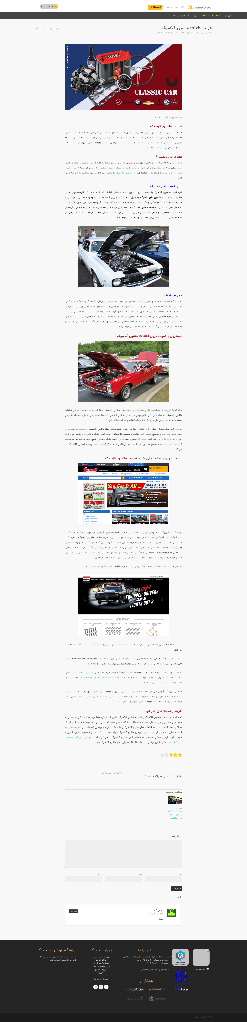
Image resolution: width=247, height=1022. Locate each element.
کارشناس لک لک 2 (201, 32)
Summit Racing (175, 532)
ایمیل (139, 874)
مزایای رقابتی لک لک (101, 966)
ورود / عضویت (172, 7)
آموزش (228, 15)
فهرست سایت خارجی (101, 957)
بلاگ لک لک (101, 960)
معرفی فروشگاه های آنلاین (206, 15)
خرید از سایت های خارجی (164, 711)
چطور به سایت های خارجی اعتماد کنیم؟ (99, 678)
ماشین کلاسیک (124, 173)
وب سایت (98, 874)
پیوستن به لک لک (100, 979)
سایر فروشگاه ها (171, 32)
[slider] (170, 754)
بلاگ (183, 7)
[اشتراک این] (50, 29)
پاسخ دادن (73, 911)
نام (180, 874)
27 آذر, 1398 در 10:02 (156, 914)
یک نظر (160, 32)
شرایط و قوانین (101, 969)
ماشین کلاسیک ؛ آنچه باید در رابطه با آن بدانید (175, 813)
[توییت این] (37, 29)
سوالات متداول (101, 976)
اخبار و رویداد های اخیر (177, 15)
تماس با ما (100, 972)
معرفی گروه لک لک (100, 963)
